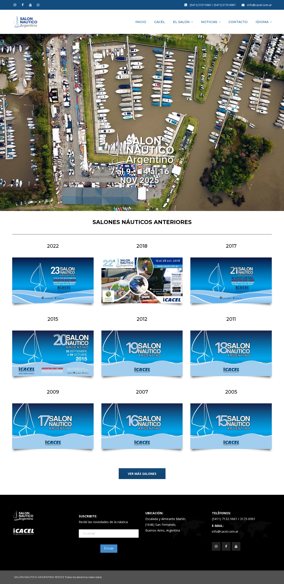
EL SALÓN (181, 22)
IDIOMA (262, 22)
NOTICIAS (209, 22)
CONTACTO (238, 22)
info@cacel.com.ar (259, 5)
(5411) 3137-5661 (201, 5)
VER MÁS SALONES (142, 474)
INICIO (140, 22)
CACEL (159, 22)
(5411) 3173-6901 (225, 5)
